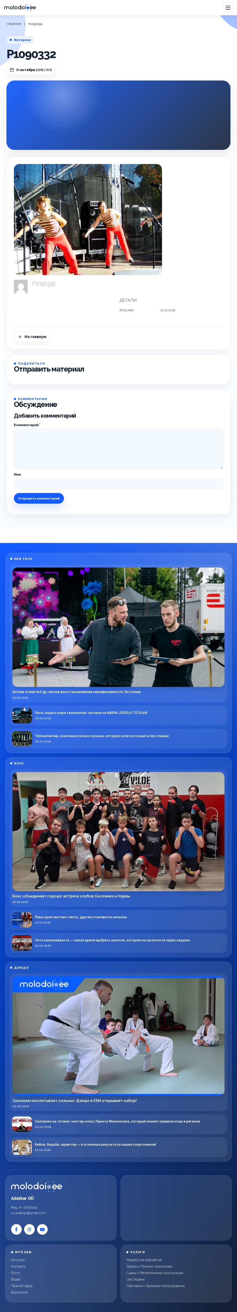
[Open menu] (228, 7)
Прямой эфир (22, 1286)
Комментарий (27, 425)
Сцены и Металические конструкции (154, 1273)
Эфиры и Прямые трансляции (149, 1266)
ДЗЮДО (21, 967)
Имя (17, 474)
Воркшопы (19, 1292)
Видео (16, 1279)
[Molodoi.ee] (36, 1186)
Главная (13, 24)
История (18, 1260)
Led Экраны (135, 1279)
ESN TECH (23, 559)
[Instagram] (29, 1229)
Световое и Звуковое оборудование (155, 1286)
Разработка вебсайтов (144, 1260)
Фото (15, 1273)
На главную (36, 337)
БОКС (19, 763)
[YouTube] (42, 1229)
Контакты (18, 1266)
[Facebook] (16, 1229)
